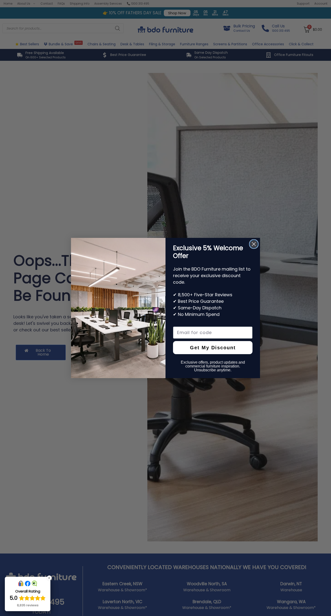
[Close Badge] (49, 578)
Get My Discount (213, 347)
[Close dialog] (254, 244)
